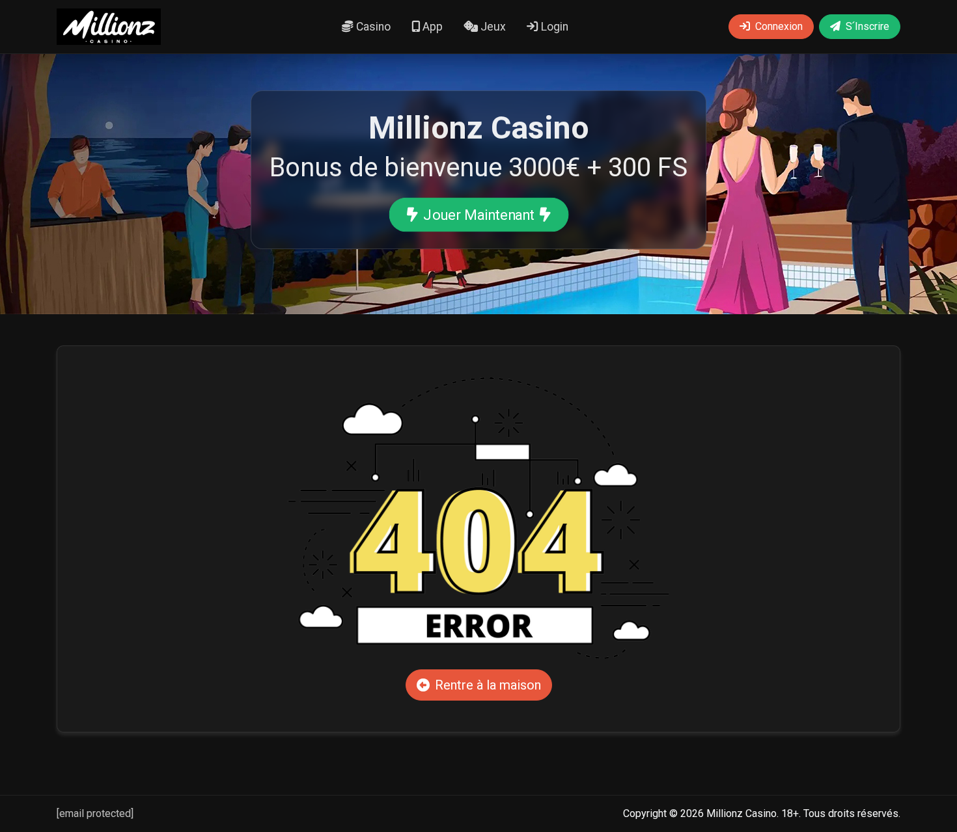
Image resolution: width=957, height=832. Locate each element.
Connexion (779, 26)
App (431, 26)
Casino (372, 26)
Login (553, 26)
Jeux (492, 26)
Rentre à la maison (488, 685)
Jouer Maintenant (478, 214)
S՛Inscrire (867, 26)
